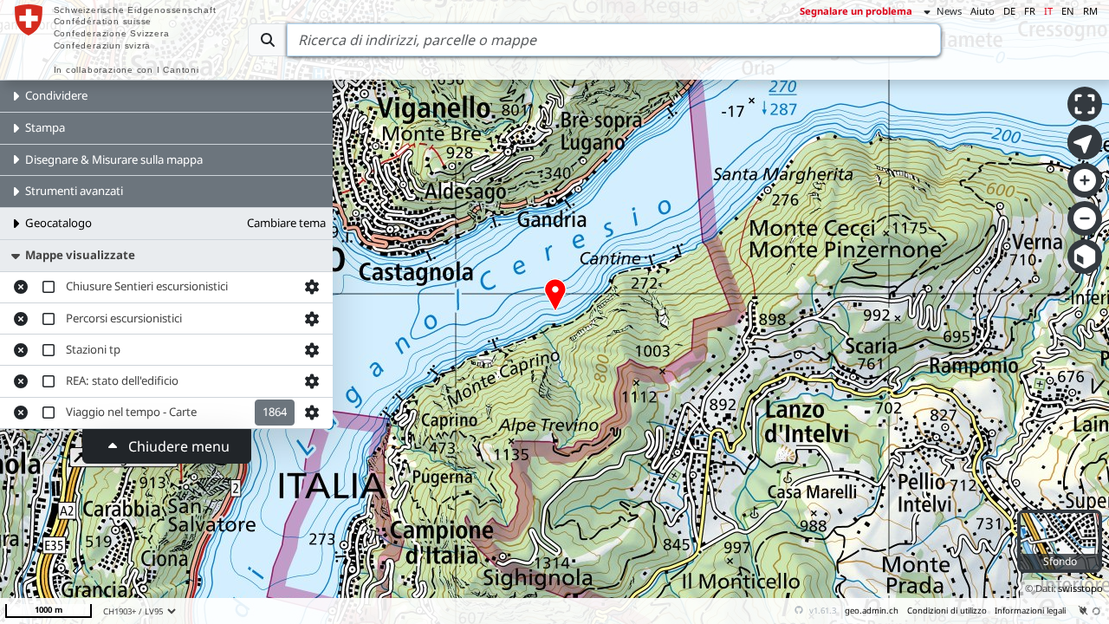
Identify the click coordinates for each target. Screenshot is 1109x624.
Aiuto (982, 10)
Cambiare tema (286, 223)
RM (1090, 10)
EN (1067, 10)
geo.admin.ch (871, 610)
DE (1009, 10)
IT (1048, 10)
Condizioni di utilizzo (947, 610)
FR (1029, 10)
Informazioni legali (1030, 610)
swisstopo (1080, 588)
